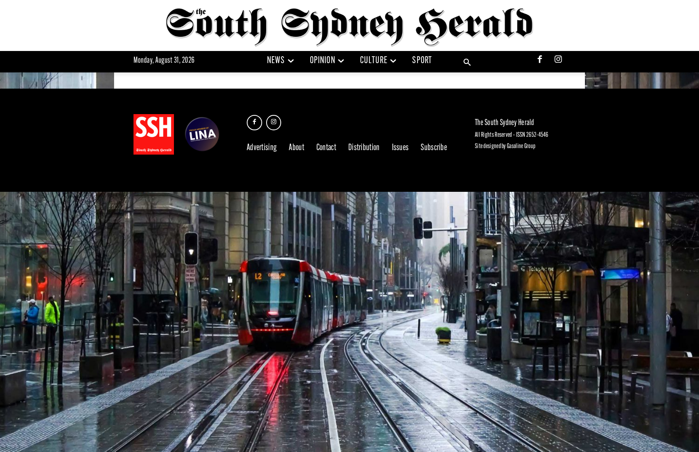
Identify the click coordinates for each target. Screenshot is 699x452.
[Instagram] (558, 60)
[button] (467, 62)
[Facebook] (540, 60)
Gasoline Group (521, 146)
